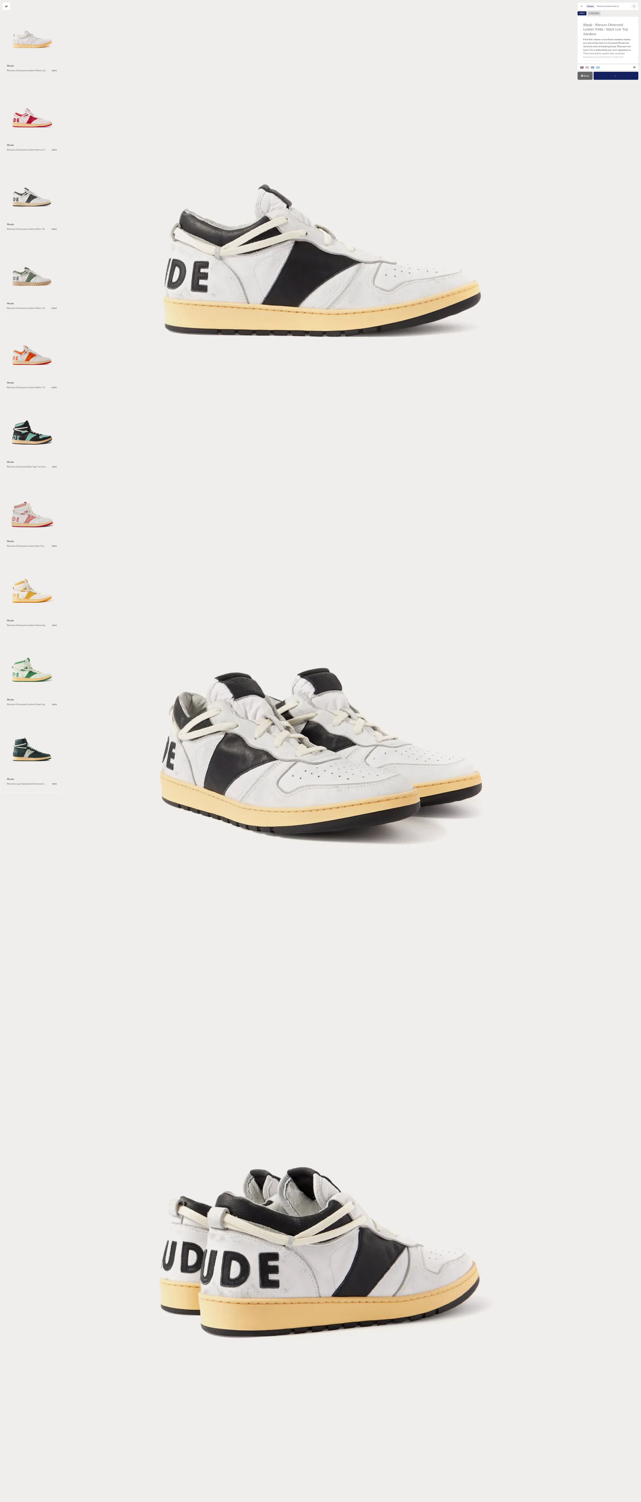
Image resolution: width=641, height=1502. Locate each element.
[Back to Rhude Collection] (634, 6)
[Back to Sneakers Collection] (582, 6)
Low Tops (594, 13)
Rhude (587, 25)
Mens (582, 13)
